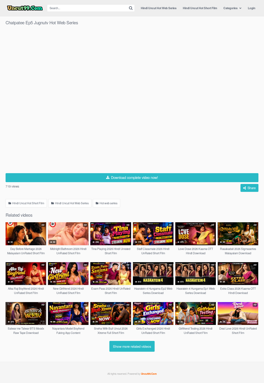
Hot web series (108, 203)
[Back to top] (254, 371)
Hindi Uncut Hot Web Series (158, 8)
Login (251, 8)
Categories (230, 8)
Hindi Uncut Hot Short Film (200, 8)
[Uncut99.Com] (25, 8)
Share (251, 187)
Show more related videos (132, 346)
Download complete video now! (134, 177)
